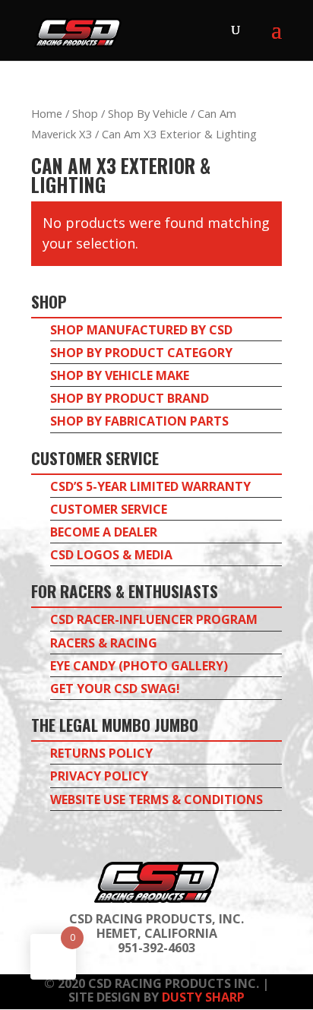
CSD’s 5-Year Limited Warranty (150, 486)
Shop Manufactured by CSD (141, 329)
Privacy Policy (99, 776)
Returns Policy (101, 753)
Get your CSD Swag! (115, 688)
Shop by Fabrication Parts (139, 421)
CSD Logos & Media (111, 554)
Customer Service (108, 509)
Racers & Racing (103, 643)
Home (46, 113)
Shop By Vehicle (148, 113)
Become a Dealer (103, 532)
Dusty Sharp (203, 997)
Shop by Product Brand (129, 398)
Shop (85, 113)
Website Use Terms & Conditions (156, 799)
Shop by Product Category (141, 352)
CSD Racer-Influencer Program (154, 619)
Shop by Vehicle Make (119, 375)
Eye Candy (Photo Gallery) (139, 665)
